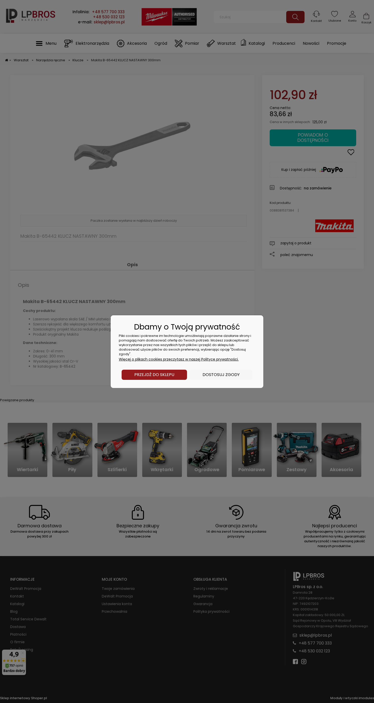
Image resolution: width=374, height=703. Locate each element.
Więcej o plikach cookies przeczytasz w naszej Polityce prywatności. (179, 359)
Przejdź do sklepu (154, 375)
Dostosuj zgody (221, 375)
